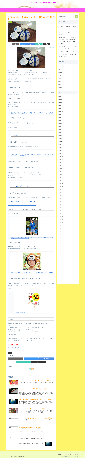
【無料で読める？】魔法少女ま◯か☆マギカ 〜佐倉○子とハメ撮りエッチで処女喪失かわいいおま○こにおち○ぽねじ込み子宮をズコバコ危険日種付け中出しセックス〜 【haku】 (67, 54)
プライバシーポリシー (68, 454)
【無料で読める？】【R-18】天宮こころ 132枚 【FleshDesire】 (67, 33)
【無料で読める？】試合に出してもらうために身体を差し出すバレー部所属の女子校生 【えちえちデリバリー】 (67, 28)
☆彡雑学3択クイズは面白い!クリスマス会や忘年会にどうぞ (22, 201)
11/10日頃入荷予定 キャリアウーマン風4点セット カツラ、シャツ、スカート (24, 135)
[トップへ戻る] (83, 456)
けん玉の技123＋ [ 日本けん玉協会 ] (19, 312)
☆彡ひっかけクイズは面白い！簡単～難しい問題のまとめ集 (22, 205)
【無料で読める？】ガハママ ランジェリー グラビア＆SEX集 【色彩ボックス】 (67, 47)
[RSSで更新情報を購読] (32, 369)
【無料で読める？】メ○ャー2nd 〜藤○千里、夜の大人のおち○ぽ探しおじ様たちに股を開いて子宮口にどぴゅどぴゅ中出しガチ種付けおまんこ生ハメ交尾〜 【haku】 (67, 40)
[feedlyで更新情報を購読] (30, 369)
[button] (46, 44)
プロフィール (75, 454)
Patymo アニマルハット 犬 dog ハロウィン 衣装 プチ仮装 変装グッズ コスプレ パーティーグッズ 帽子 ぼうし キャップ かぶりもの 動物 (32, 272)
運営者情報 (60, 454)
